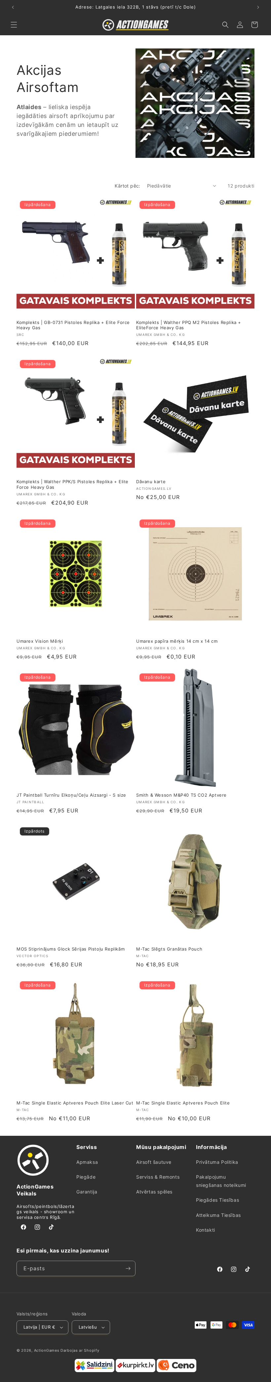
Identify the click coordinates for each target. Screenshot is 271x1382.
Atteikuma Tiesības (218, 1215)
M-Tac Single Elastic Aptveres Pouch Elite (183, 1102)
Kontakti (205, 1230)
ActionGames (46, 1350)
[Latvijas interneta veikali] (135, 1370)
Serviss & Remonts (157, 1177)
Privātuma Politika (217, 1162)
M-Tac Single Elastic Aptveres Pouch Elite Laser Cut (75, 1102)
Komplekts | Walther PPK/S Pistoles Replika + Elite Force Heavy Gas (73, 484)
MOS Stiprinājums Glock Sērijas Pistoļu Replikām (71, 949)
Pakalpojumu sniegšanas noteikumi (221, 1181)
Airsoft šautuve (154, 1162)
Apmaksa (87, 1162)
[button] (14, 24)
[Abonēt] (128, 1268)
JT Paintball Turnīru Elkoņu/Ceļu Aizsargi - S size (71, 795)
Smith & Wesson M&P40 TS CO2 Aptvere (181, 795)
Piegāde (86, 1177)
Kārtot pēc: (127, 186)
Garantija (86, 1191)
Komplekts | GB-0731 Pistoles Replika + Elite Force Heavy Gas (73, 325)
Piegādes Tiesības (217, 1200)
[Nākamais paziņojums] (258, 7)
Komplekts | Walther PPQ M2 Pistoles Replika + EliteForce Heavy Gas (188, 325)
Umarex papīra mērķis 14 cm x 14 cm (176, 641)
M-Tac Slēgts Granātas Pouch (169, 949)
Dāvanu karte (151, 481)
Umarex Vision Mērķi (40, 641)
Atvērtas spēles (154, 1191)
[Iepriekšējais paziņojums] (13, 7)
